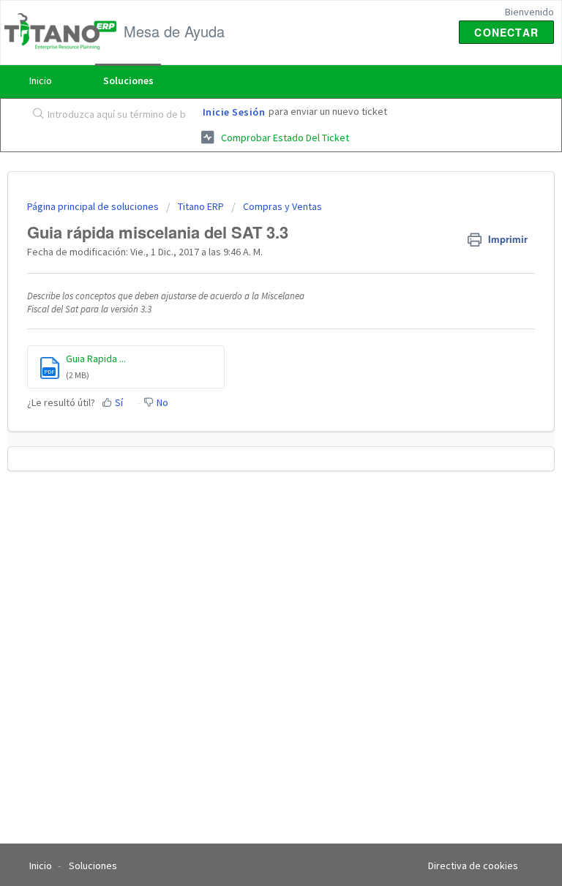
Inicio (40, 80)
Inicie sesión (234, 112)
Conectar (506, 32)
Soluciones (128, 80)
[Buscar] (35, 114)
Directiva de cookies (473, 865)
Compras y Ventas (282, 206)
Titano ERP (201, 206)
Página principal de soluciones (94, 206)
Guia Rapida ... (96, 358)
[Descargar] (254, 435)
